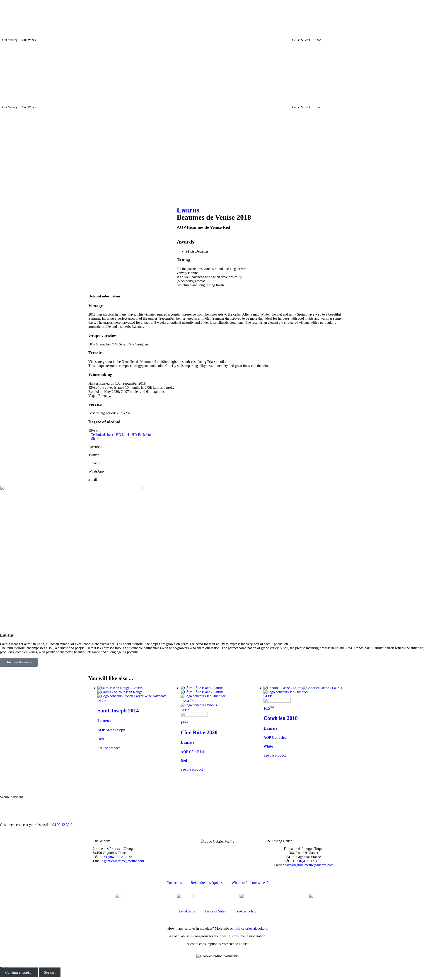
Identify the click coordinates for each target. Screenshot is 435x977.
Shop (318, 40)
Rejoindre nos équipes (206, 883)
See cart (49, 972)
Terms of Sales (215, 911)
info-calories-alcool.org (251, 928)
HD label (122, 435)
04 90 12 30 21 (63, 825)
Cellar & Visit (301, 40)
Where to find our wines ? (250, 883)
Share (95, 439)
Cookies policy (245, 911)
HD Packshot (141, 435)
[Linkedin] (5, 168)
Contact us (174, 883)
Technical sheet (102, 435)
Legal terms (187, 911)
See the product (108, 748)
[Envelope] (5, 181)
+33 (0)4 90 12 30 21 (307, 861)
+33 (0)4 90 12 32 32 (116, 857)
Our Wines (29, 40)
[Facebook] (5, 144)
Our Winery (9, 40)
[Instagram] (5, 156)
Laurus (188, 210)
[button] (217, 445)
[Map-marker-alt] (5, 193)
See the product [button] (192, 769)
